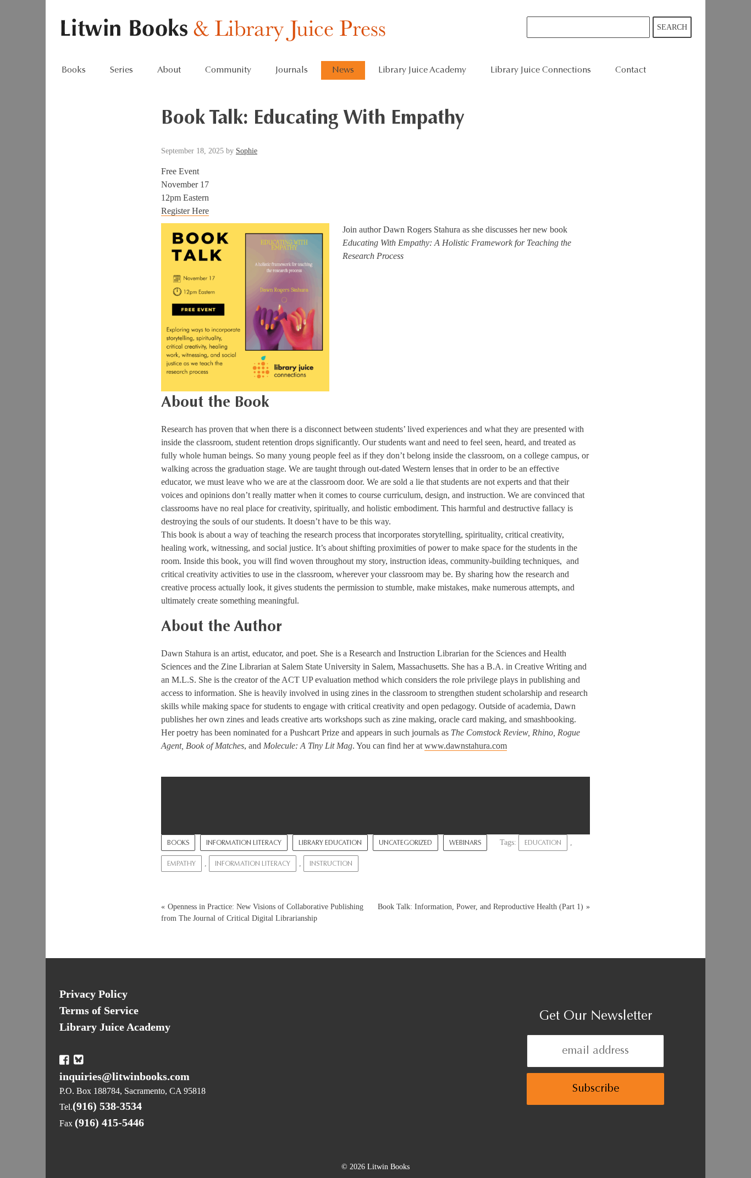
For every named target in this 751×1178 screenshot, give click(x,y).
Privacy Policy (93, 994)
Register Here (185, 210)
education (542, 843)
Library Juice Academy (422, 70)
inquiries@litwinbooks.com (124, 1076)
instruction (331, 864)
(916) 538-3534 (107, 1106)
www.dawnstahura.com (465, 745)
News (343, 70)
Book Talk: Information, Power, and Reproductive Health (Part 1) (480, 907)
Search (672, 27)
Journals (291, 70)
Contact (630, 70)
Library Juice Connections (540, 70)
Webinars (465, 843)
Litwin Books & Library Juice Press (225, 30)
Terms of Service (99, 1010)
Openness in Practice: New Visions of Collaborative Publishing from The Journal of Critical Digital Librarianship (262, 912)
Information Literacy (243, 843)
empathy (181, 864)
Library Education (330, 843)
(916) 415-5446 (109, 1122)
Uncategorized (405, 843)
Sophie (246, 151)
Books (178, 843)
